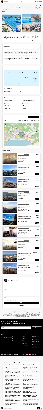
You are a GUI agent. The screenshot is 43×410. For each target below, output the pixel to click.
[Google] (39, 1)
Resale (4, 11)
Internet (7, 105)
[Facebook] (35, 1)
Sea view (25, 108)
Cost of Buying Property (35, 342)
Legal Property (26, 167)
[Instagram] (37, 1)
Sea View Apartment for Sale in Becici (30, 384)
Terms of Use (20, 300)
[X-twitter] (24, 354)
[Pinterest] (30, 354)
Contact (23, 338)
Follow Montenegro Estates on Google (21, 357)
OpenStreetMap (33, 145)
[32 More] (36, 27)
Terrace (6, 110)
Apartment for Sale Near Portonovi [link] (25, 193)
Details (37, 161)
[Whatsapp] (27, 354)
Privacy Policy (25, 345)
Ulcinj (13, 342)
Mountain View (26, 105)
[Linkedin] (41, 1)
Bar (12, 336)
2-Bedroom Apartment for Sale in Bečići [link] (26, 169)
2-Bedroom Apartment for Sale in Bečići (12, 364)
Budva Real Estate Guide (36, 348)
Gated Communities (27, 103)
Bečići (10, 57)
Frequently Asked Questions (36, 337)
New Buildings (24, 216)
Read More (6, 61)
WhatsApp (22, 305)
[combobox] (21, 298)
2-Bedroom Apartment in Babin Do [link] (25, 181)
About (23, 336)
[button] (21, 1)
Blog (23, 340)
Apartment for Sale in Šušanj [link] (24, 156)
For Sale (19, 167)
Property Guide (35, 339)
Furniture (7, 103)
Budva (13, 340)
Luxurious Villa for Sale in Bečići (29, 369)
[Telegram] (29, 354)
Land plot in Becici (26, 391)
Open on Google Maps (33, 117)
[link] (10, 158)
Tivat (13, 343)
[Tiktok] (32, 354)
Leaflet (28, 145)
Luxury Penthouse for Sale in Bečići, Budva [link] (27, 205)
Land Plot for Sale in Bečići (10, 389)
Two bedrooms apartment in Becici (30, 401)
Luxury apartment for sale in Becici (30, 395)
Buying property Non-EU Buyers (36, 345)
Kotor (13, 338)
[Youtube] (26, 354)
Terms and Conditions (24, 343)
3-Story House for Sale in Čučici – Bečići (13, 391)
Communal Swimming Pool (28, 100)
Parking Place (8, 108)
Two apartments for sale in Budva (29, 385)
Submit (36, 327)
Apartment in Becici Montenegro (29, 389)
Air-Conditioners (8, 100)
